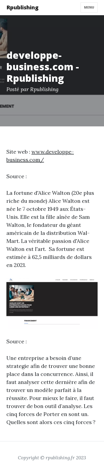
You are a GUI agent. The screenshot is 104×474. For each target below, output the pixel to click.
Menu (89, 7)
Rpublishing (22, 7)
